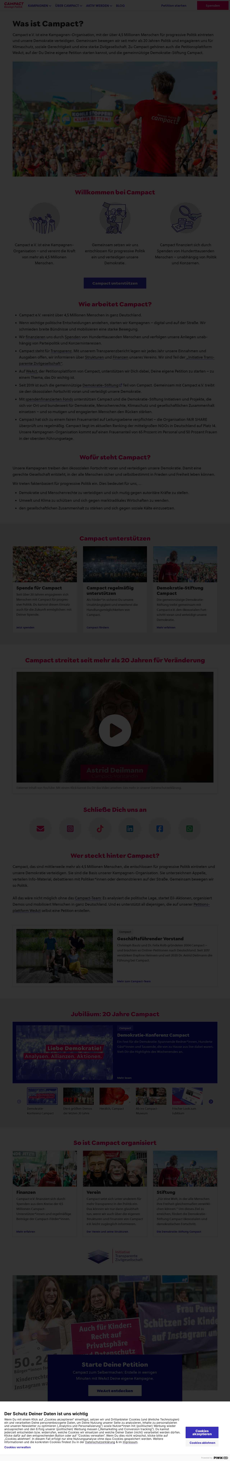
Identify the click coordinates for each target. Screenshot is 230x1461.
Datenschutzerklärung (100, 1442)
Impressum (130, 1442)
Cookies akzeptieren (202, 1432)
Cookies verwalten (17, 1447)
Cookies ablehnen (202, 1442)
